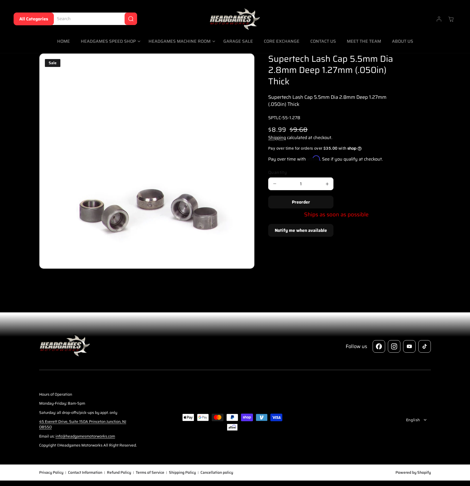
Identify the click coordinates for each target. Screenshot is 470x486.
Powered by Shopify (413, 472)
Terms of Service (150, 472)
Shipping (277, 137)
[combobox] (93, 19)
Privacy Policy (51, 472)
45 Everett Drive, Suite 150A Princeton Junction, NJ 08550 (82, 424)
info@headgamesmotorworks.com (85, 436)
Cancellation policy (216, 472)
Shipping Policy (182, 472)
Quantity (277, 172)
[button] (109, 41)
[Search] (131, 19)
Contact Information (85, 472)
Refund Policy (119, 472)
